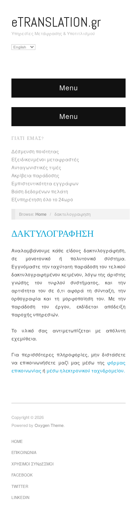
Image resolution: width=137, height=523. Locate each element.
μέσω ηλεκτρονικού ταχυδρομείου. (85, 370)
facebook (22, 475)
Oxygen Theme (49, 425)
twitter (19, 486)
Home (40, 214)
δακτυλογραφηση (52, 233)
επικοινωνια (24, 452)
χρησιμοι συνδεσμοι (32, 464)
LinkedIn (20, 497)
